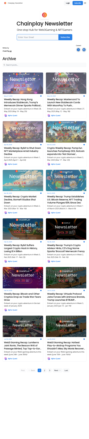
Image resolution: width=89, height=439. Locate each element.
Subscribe (77, 3)
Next (56, 370)
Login (68, 3)
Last (66, 370)
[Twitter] (78, 49)
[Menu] (85, 2)
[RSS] (84, 49)
